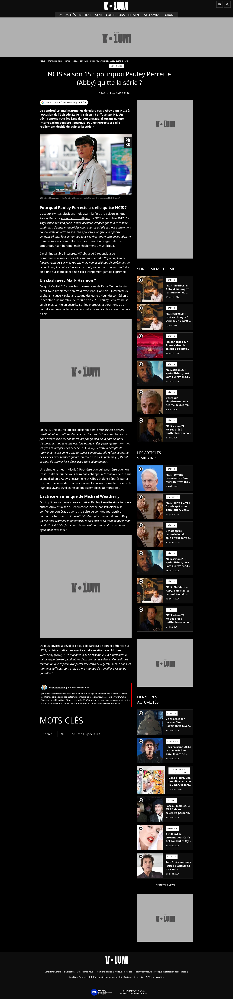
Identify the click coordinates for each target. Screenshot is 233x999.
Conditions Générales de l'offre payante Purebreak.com (93, 977)
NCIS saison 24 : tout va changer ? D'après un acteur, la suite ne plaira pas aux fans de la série (179, 320)
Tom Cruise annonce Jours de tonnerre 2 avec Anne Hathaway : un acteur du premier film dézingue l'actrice (178, 872)
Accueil (43, 61)
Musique (85, 15)
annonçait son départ (75, 218)
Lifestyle (134, 15)
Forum (169, 15)
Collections (115, 15)
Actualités (67, 15)
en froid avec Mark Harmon (89, 291)
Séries (67, 61)
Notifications (126, 977)
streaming (152, 15)
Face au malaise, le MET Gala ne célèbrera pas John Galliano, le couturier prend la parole (178, 814)
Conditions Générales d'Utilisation (59, 971)
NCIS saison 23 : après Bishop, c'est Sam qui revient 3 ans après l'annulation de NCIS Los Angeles (177, 378)
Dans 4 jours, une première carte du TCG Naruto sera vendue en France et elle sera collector (179, 786)
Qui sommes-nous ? (85, 971)
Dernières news (55, 61)
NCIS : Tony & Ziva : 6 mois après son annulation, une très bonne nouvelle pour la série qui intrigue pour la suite (178, 513)
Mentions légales (104, 971)
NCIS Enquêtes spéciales (80, 734)
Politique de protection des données (170, 971)
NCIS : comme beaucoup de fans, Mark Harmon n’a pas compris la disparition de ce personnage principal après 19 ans (177, 487)
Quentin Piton (58, 687)
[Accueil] (116, 6)
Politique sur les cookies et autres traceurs (133, 971)
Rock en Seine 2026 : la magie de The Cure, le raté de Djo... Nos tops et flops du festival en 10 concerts (178, 755)
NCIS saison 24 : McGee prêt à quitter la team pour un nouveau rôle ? (179, 431)
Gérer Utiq (138, 977)
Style (99, 15)
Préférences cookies (155, 977)
